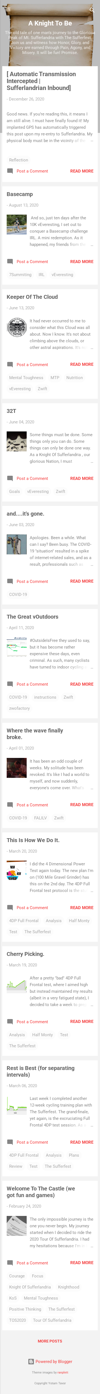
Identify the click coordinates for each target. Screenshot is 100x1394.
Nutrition (74, 377)
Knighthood (68, 1287)
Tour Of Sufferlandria (52, 1320)
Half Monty (79, 920)
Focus (37, 1276)
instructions (45, 697)
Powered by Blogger (53, 1361)
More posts (50, 1341)
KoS (13, 1298)
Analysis (54, 920)
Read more (81, 171)
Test (13, 931)
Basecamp (20, 194)
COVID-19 (18, 594)
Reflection (18, 160)
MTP (55, 377)
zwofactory (19, 708)
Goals (14, 491)
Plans (74, 1155)
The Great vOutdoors (32, 616)
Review (15, 1166)
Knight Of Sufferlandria (30, 1287)
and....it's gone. (25, 513)
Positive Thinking (25, 1309)
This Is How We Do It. (33, 840)
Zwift (42, 388)
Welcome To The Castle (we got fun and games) (41, 1191)
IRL (41, 274)
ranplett (63, 1372)
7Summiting (20, 274)
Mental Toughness (26, 377)
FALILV (40, 818)
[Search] (92, 11)
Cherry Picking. (25, 954)
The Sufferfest (37, 931)
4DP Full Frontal (24, 920)
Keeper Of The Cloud (32, 297)
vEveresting (62, 274)
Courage (17, 1276)
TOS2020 (17, 1320)
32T (11, 411)
